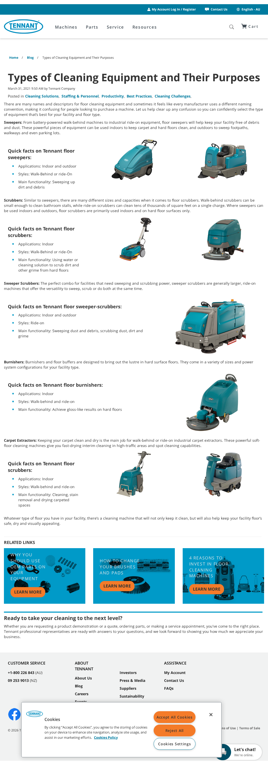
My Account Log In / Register (174, 9)
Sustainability (132, 696)
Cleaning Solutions (42, 96)
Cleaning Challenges (173, 96)
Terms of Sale (249, 728)
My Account (175, 672)
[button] (34, 715)
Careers (81, 693)
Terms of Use (226, 728)
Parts (92, 27)
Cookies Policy (106, 737)
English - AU (251, 9)
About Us (83, 678)
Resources (144, 27)
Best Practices (139, 96)
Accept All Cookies (175, 717)
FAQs (169, 688)
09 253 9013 (18, 680)
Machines (66, 27)
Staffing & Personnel (80, 96)
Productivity (113, 96)
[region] (121, 730)
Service (115, 27)
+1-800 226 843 (21, 672)
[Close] (211, 714)
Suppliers (128, 688)
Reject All (174, 730)
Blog (79, 685)
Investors (128, 672)
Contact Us (219, 9)
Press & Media (132, 680)
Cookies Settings (174, 743)
